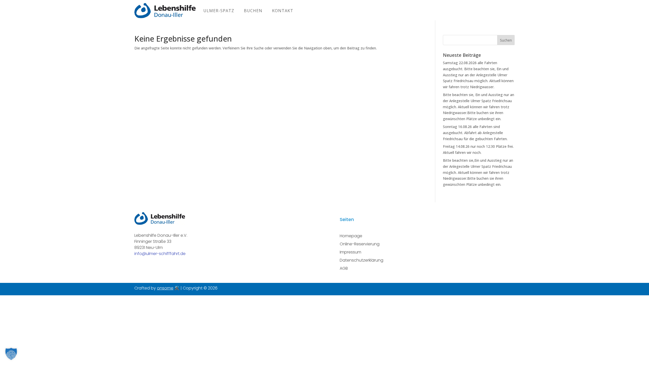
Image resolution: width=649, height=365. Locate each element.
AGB (344, 268)
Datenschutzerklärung (361, 260)
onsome (165, 288)
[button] (11, 354)
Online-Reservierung (360, 244)
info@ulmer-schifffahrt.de (160, 254)
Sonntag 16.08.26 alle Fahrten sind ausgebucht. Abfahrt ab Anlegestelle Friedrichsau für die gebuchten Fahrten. (475, 132)
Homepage (351, 236)
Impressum (350, 252)
